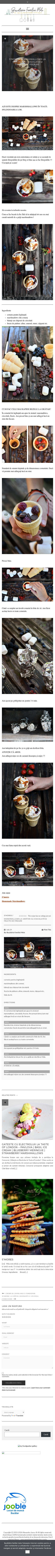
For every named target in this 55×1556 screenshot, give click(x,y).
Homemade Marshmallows (13, 901)
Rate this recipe (8, 1314)
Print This (47, 930)
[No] (52, 1548)
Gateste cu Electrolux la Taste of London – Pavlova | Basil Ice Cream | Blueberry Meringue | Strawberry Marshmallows (25, 1149)
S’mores (5, 896)
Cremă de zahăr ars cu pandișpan (20, 1293)
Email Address (8, 1333)
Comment (5, 1354)
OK (27, 1552)
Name (4, 1323)
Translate (19, 1416)
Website (5, 1343)
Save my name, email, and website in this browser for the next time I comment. (27, 1375)
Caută (6, 1430)
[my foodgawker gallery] (27, 1446)
